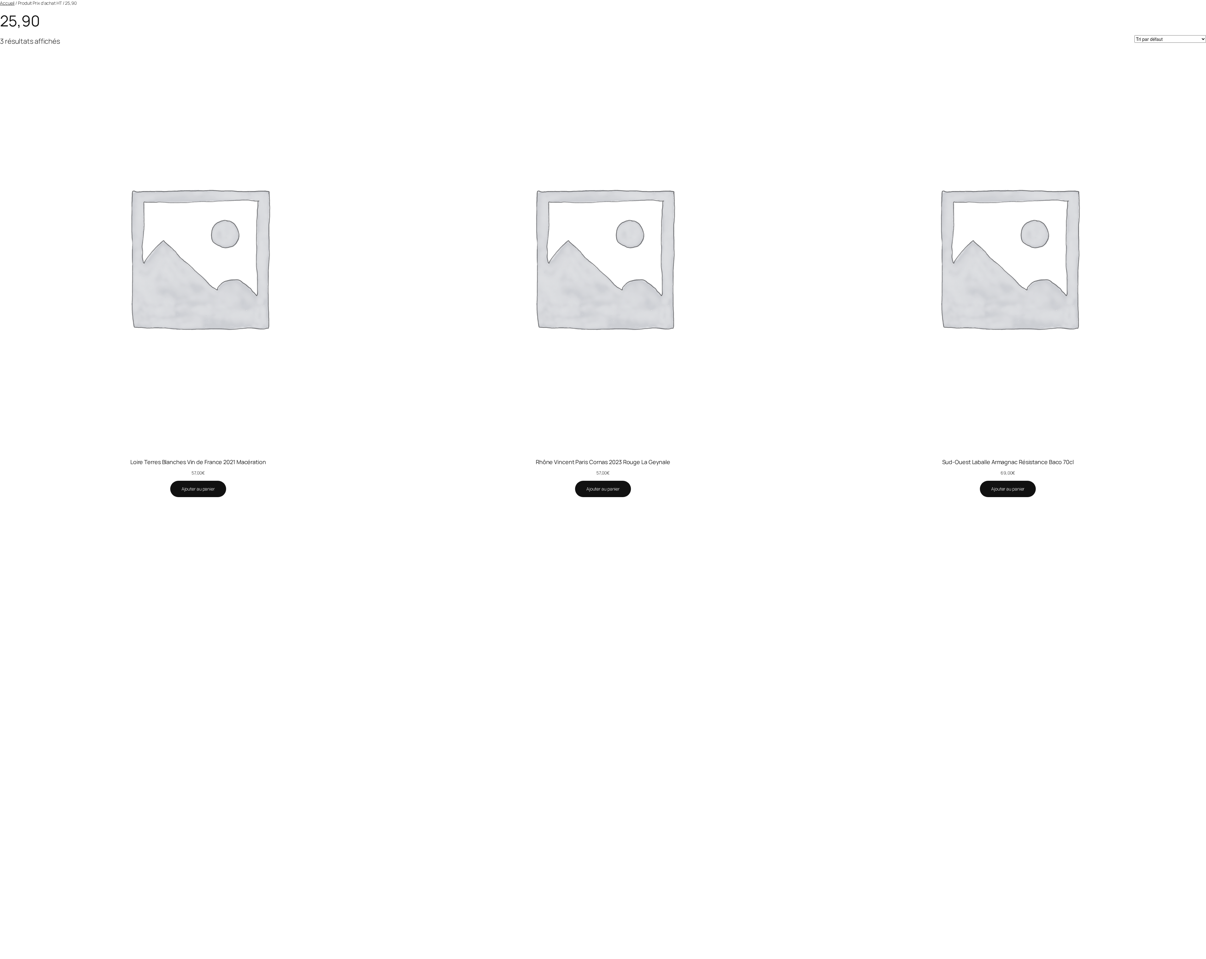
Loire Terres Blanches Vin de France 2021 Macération (198, 462)
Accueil (7, 3)
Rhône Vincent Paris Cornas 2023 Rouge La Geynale (603, 462)
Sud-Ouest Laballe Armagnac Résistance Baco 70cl (1008, 462)
